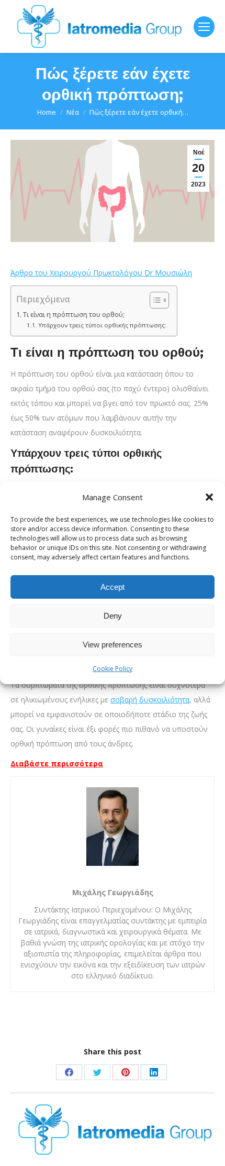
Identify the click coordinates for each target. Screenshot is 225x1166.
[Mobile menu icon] (204, 26)
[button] (209, 497)
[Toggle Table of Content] (154, 300)
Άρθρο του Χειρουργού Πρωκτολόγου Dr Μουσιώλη (101, 273)
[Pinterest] (126, 1072)
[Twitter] (97, 1072)
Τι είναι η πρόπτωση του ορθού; (74, 314)
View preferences (112, 644)
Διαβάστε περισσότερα (56, 763)
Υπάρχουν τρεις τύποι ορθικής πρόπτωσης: (102, 325)
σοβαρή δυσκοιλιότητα (149, 700)
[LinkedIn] (154, 1072)
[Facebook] (69, 1072)
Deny (113, 615)
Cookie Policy (112, 668)
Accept (112, 586)
